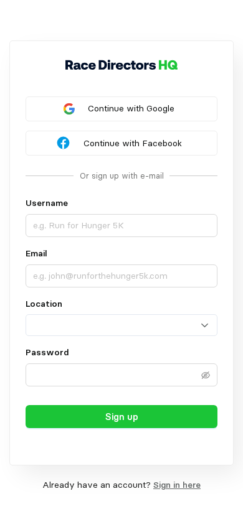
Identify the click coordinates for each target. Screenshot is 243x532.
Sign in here (177, 485)
